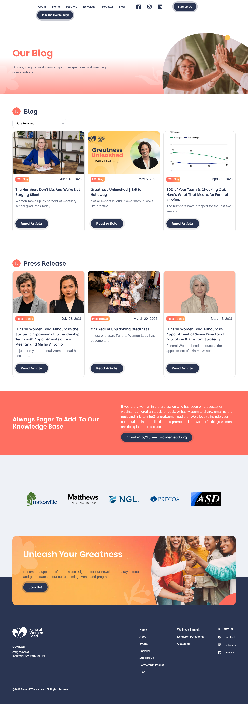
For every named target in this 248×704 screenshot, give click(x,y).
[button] (22, 179)
